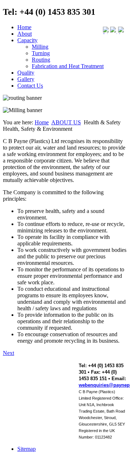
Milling (40, 47)
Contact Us (30, 86)
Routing (41, 60)
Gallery (25, 79)
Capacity (27, 40)
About (24, 34)
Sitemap (26, 449)
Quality (25, 73)
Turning (41, 53)
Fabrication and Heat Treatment (68, 66)
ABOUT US (66, 122)
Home (24, 27)
